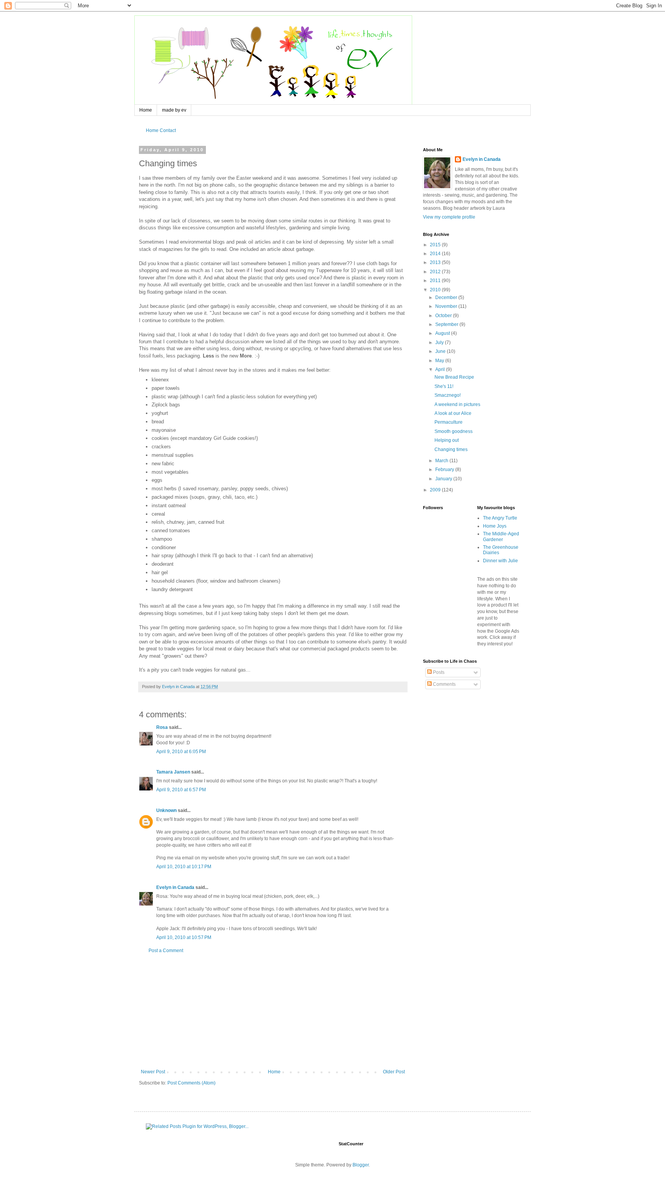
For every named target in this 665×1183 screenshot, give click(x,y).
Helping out (446, 440)
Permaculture (448, 422)
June (441, 351)
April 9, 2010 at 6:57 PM (181, 789)
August (443, 333)
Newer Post (153, 1071)
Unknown (166, 810)
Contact (168, 130)
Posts (438, 672)
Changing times (451, 449)
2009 (436, 490)
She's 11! (443, 386)
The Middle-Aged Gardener (501, 536)
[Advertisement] (273, 1011)
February (445, 469)
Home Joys (494, 526)
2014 (436, 253)
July (440, 342)
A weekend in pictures (457, 404)
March (442, 460)
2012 (436, 271)
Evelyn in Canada (175, 887)
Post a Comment (166, 950)
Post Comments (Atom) (191, 1083)
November (446, 306)
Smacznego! (447, 395)
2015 (436, 244)
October (444, 315)
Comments (444, 684)
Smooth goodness (453, 431)
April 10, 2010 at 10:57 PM (183, 937)
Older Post (394, 1071)
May (440, 360)
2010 (436, 289)
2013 (436, 262)
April (440, 369)
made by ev (174, 110)
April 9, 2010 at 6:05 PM (181, 751)
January (444, 478)
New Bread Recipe (454, 377)
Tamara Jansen (173, 772)
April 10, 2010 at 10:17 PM (183, 866)
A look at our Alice (452, 413)
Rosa (162, 727)
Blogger (361, 1165)
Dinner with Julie (500, 560)
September (447, 324)
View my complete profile (449, 217)
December (446, 297)
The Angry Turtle (500, 518)
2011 (436, 280)
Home (145, 110)
